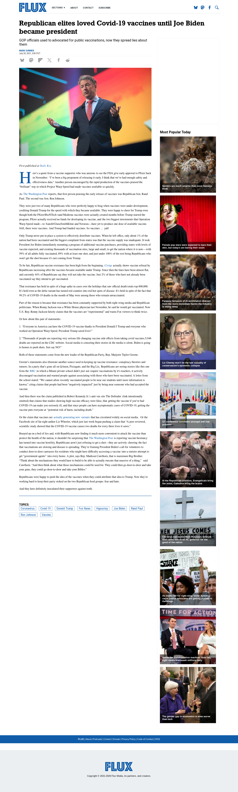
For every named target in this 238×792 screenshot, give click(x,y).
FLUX (81, 739)
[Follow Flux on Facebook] (208, 8)
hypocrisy (102, 508)
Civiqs (109, 265)
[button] (22, 60)
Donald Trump (64, 508)
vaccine (46, 515)
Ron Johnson (28, 515)
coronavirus (28, 508)
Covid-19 (45, 508)
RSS (157, 739)
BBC (33, 371)
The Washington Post (34, 194)
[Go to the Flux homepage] (33, 11)
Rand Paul (137, 508)
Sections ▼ (59, 7)
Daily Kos (45, 165)
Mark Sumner (26, 50)
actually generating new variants (72, 417)
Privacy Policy (129, 739)
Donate (116, 739)
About (74, 7)
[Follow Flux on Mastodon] (194, 8)
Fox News (84, 508)
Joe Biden (119, 508)
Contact (88, 7)
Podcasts (97, 739)
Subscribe (104, 7)
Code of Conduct (145, 739)
